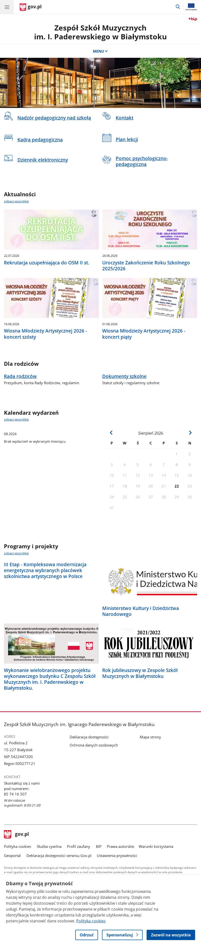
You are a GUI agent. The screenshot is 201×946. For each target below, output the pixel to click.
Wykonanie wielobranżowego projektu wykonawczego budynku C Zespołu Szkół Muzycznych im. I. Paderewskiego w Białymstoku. (50, 679)
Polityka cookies (17, 846)
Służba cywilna (49, 846)
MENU (98, 51)
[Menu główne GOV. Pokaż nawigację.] (7, 7)
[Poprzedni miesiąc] (111, 432)
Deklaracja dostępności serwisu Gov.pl (58, 855)
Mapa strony (150, 736)
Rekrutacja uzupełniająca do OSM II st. (46, 263)
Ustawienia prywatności (117, 855)
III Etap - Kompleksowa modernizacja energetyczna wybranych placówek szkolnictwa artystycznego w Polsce (45, 570)
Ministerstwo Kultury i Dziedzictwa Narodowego (140, 611)
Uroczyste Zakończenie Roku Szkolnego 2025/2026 (146, 266)
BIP (98, 846)
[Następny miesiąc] (190, 432)
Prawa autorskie (120, 846)
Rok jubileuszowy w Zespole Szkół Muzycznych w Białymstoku (140, 673)
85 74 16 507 (15, 794)
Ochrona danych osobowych (94, 745)
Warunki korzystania (156, 846)
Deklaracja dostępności (89, 736)
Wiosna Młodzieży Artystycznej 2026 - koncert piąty (143, 334)
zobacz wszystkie (16, 201)
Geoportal (12, 855)
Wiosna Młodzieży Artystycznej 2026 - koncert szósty (45, 334)
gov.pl (22, 834)
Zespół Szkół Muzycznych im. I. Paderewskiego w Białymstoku (100, 32)
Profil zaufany (78, 846)
